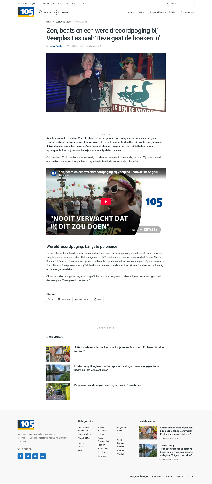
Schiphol (101, 452)
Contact (82, 3)
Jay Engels (56, 46)
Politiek (101, 434)
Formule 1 (121, 443)
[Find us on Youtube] (35, 456)
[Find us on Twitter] (28, 456)
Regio (100, 438)
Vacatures (57, 3)
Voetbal (120, 454)
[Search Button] (167, 3)
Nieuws (131, 12)
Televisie (64, 12)
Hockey (120, 447)
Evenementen (81, 22)
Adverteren (44, 3)
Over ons (69, 3)
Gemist (172, 12)
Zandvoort (102, 456)
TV (118, 434)
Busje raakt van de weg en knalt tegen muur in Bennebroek (107, 385)
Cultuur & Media (156, 12)
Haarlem (101, 445)
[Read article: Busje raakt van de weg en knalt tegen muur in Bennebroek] (58, 391)
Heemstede (103, 449)
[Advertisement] (106, 124)
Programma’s (186, 12)
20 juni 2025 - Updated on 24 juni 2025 (84, 46)
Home (48, 22)
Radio (46, 12)
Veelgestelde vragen (26, 3)
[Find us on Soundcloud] (43, 456)
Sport (141, 12)
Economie (102, 431)
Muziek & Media (85, 438)
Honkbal (120, 450)
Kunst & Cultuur (84, 434)
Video (80, 450)
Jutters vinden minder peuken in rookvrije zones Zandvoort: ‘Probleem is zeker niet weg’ (176, 431)
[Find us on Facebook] (20, 456)
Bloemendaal (103, 441)
